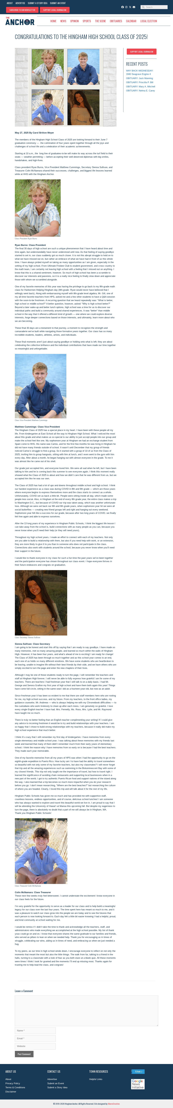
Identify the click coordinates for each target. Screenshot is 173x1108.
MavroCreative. (114, 1103)
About (8, 1079)
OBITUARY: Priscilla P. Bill (139, 82)
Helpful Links (95, 1079)
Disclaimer (10, 1091)
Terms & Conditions (15, 1087)
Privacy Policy (12, 1083)
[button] (22, 10)
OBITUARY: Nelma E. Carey (140, 90)
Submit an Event (55, 1083)
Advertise (52, 1079)
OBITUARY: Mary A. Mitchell (140, 86)
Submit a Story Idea (57, 1087)
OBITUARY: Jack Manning (139, 78)
